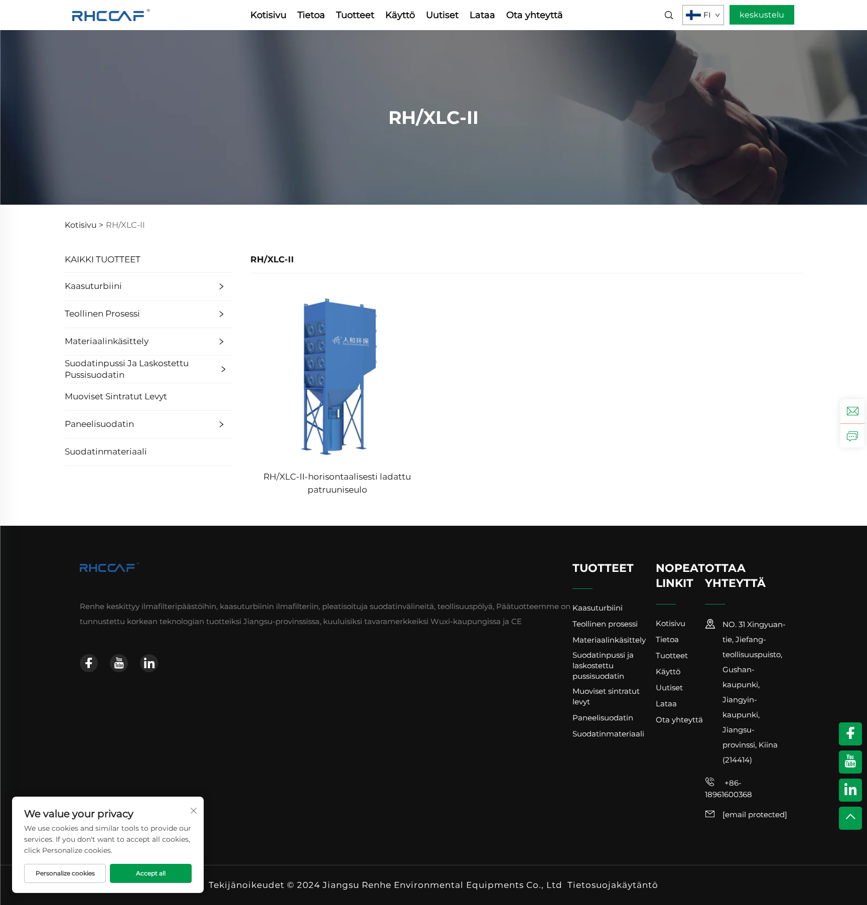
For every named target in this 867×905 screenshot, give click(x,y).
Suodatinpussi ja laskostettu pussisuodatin (127, 369)
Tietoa (311, 15)
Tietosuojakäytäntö (612, 885)
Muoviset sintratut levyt (116, 396)
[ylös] (850, 818)
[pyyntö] (852, 435)
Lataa (482, 15)
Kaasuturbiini (93, 286)
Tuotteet (355, 15)
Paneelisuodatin (99, 424)
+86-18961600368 (728, 788)
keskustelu (762, 15)
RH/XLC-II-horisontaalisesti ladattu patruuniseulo (337, 483)
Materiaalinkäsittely (107, 341)
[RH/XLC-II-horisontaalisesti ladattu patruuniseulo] (337, 375)
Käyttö (400, 15)
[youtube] (119, 663)
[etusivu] (111, 14)
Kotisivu (268, 15)
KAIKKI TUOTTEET (102, 259)
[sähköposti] (852, 411)
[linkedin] (149, 663)
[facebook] (89, 663)
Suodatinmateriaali (106, 451)
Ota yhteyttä (534, 15)
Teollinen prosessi (102, 314)
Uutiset (442, 15)
